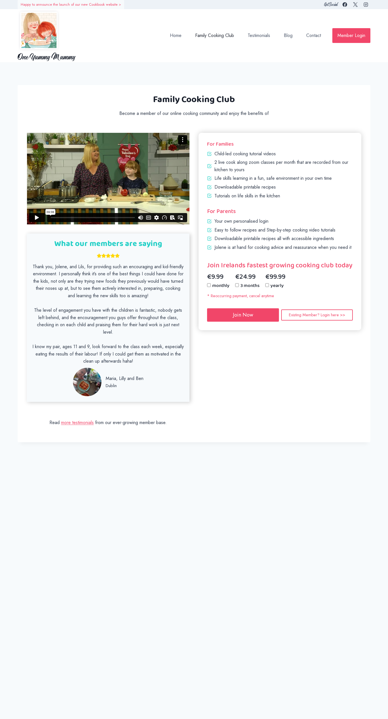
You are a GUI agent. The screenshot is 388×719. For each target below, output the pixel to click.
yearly (277, 285)
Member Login (351, 35)
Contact (313, 35)
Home (176, 35)
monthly (221, 285)
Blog (288, 35)
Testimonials (259, 35)
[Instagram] (365, 4)
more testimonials (77, 422)
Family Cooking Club (214, 35)
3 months (250, 285)
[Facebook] (344, 4)
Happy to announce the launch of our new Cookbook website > (71, 4)
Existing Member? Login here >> (317, 315)
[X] (355, 4)
